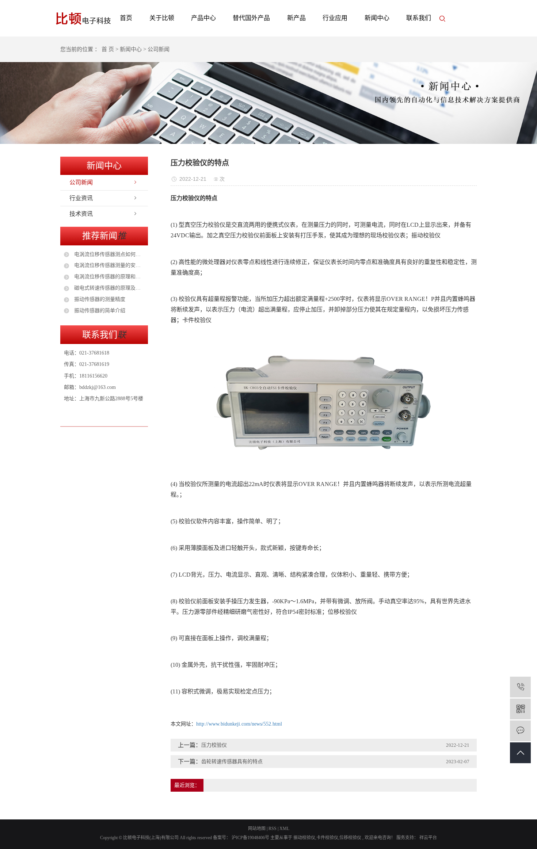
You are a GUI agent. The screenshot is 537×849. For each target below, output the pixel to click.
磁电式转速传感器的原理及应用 (108, 288)
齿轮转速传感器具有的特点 (232, 761)
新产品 (296, 18)
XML (284, 828)
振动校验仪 (304, 837)
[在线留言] (520, 730)
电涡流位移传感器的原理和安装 (108, 276)
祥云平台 (427, 837)
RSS (272, 828)
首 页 (108, 49)
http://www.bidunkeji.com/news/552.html (239, 724)
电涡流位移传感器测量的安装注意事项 (108, 265)
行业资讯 (81, 198)
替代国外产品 (251, 18)
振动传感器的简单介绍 (99, 310)
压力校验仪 (214, 745)
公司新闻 (81, 182)
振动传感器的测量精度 (99, 299)
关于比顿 (161, 18)
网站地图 (257, 828)
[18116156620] (520, 687)
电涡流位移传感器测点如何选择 (108, 254)
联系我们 (418, 18)
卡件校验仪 (327, 837)
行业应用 (335, 18)
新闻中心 (377, 18)
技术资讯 (81, 214)
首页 (126, 18)
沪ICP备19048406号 (250, 837)
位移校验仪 (350, 837)
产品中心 (203, 18)
